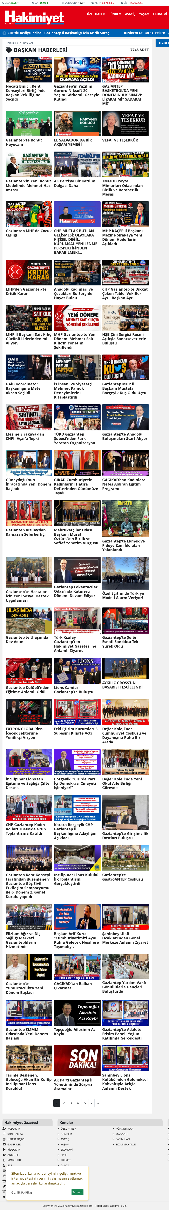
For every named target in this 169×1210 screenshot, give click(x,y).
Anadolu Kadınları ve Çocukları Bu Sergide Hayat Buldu (73, 293)
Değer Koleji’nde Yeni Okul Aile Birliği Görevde (122, 783)
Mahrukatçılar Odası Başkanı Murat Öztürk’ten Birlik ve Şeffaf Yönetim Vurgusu (76, 536)
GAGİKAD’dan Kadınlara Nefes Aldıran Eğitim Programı (124, 484)
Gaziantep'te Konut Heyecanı (24, 142)
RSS (9, 1165)
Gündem (114, 14)
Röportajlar (124, 1128)
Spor (63, 1155)
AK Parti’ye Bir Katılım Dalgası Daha (74, 183)
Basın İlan (122, 1139)
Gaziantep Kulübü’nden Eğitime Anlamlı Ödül (27, 689)
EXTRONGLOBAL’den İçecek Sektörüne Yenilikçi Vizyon (24, 733)
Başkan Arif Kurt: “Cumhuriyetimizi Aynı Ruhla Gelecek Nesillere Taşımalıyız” (76, 940)
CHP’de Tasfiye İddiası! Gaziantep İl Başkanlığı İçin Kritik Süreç (58, 33)
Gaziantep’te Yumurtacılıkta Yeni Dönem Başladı (24, 988)
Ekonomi (160, 14)
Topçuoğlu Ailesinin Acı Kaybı (75, 1031)
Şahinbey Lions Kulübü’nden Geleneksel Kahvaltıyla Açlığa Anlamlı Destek (125, 1081)
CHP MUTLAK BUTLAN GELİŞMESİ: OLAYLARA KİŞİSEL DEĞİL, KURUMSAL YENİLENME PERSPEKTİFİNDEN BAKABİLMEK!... (75, 242)
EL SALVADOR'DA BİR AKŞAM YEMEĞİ (73, 142)
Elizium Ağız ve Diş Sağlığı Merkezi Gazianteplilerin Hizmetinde (23, 940)
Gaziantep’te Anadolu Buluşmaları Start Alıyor (124, 436)
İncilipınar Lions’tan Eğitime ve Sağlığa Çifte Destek (27, 783)
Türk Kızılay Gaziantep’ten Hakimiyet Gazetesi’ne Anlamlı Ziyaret (75, 644)
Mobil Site (14, 1160)
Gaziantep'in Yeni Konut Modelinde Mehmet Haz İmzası (28, 185)
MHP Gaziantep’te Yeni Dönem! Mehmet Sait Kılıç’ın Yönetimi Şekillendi (75, 341)
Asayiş (130, 14)
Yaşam (144, 14)
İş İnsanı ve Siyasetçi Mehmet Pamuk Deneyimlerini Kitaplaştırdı (73, 390)
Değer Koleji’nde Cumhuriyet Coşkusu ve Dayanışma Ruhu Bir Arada (124, 735)
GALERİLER (157, 33)
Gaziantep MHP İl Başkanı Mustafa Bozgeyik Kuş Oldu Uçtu (124, 388)
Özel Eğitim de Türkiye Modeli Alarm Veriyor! (123, 595)
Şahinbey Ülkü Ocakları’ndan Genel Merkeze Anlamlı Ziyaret (125, 938)
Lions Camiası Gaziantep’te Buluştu (73, 689)
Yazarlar (13, 1128)
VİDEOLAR (135, 33)
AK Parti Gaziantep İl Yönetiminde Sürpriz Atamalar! (73, 1084)
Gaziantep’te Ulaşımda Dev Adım (27, 639)
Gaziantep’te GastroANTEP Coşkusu (122, 877)
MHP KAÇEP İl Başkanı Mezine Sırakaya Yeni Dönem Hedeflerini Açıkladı (122, 237)
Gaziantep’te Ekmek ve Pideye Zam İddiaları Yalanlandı (123, 545)
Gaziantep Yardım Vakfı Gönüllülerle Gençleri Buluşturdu (124, 987)
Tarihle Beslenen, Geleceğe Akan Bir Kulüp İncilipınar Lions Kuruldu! (29, 1081)
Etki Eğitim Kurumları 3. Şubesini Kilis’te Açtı (76, 731)
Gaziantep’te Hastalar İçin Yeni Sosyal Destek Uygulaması (27, 596)
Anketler (13, 1155)
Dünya (64, 1165)
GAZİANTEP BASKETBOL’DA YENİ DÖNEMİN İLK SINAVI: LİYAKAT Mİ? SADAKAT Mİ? (122, 95)
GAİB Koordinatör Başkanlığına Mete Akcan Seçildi (23, 388)
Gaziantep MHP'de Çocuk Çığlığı (29, 233)
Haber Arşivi (16, 1139)
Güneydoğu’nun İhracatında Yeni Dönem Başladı (28, 484)
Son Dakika (15, 1134)
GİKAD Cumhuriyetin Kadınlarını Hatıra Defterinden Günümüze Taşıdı (76, 486)
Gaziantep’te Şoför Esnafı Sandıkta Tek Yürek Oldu (120, 641)
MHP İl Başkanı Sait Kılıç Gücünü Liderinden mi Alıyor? (28, 338)
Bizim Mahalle (125, 1144)
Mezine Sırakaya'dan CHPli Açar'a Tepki (25, 436)
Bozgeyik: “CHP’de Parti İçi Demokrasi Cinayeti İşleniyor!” (75, 783)
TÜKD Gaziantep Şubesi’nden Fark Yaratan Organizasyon (74, 438)
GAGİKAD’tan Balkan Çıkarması (73, 986)
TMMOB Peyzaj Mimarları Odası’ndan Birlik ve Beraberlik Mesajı (122, 187)
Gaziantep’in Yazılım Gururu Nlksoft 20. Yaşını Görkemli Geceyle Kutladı (76, 92)
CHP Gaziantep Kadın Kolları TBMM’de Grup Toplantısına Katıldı (26, 829)
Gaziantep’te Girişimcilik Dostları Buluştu (125, 835)
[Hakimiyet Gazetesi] (33, 17)
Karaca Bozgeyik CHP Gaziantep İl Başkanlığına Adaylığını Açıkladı (76, 831)
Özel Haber (96, 14)
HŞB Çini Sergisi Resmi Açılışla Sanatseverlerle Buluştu (124, 338)
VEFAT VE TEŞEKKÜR (120, 140)
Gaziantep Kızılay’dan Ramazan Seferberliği (26, 532)
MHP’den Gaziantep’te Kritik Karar (26, 291)
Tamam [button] (77, 1192)
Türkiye (65, 1160)
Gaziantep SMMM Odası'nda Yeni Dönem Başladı (27, 1033)
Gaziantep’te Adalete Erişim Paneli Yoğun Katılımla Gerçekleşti (122, 1033)
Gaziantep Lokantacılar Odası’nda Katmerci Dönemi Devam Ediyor (75, 591)
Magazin (121, 1134)
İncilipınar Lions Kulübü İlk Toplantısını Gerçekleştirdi (76, 879)
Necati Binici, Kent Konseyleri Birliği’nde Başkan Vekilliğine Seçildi (26, 92)
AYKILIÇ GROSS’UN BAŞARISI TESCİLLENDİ (122, 685)
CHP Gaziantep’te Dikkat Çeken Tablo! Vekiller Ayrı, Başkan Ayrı (125, 293)
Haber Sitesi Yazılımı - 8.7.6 (111, 1206)
